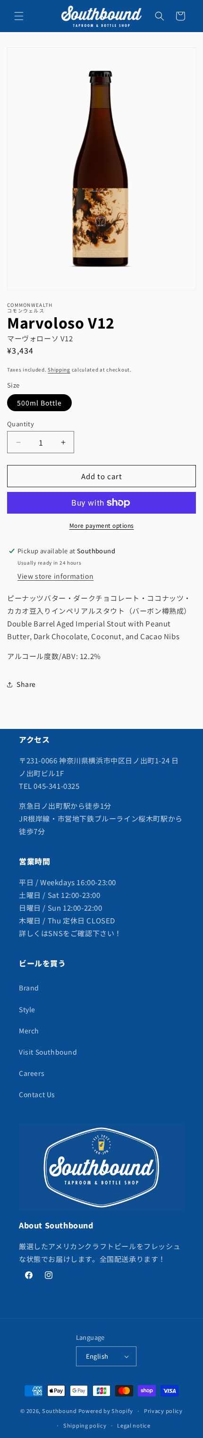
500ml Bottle (39, 402)
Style (27, 1009)
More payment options (101, 525)
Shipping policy (85, 1425)
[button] (18, 16)
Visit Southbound (48, 1052)
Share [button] (26, 684)
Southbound (59, 1410)
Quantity (20, 423)
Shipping (59, 369)
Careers (31, 1073)
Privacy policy (163, 1410)
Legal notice (133, 1425)
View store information (55, 576)
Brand (29, 987)
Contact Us (37, 1094)
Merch (29, 1030)
